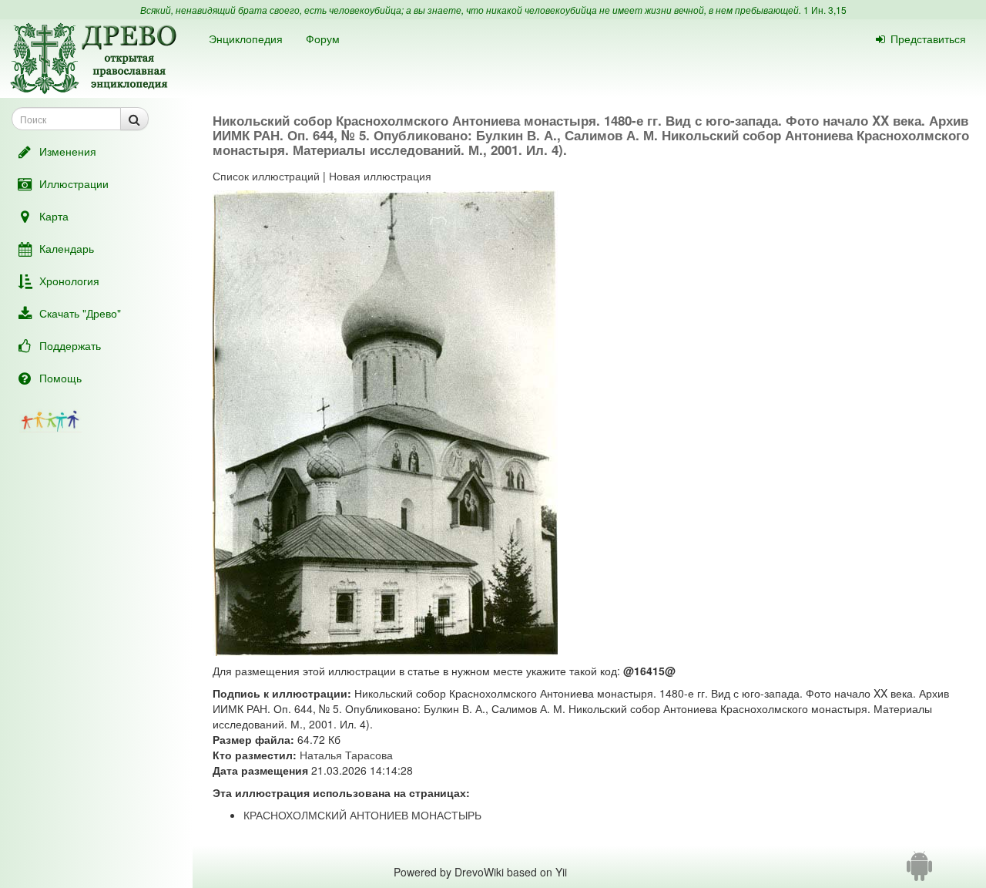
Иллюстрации (74, 183)
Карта (54, 216)
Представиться (928, 38)
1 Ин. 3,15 (825, 9)
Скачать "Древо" (80, 313)
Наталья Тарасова (346, 754)
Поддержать (70, 345)
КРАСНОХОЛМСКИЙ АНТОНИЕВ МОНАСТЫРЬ (362, 814)
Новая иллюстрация (380, 175)
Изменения (67, 151)
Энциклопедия (246, 38)
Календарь (66, 248)
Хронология (69, 280)
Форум (323, 38)
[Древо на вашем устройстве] (919, 872)
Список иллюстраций (266, 175)
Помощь (60, 377)
